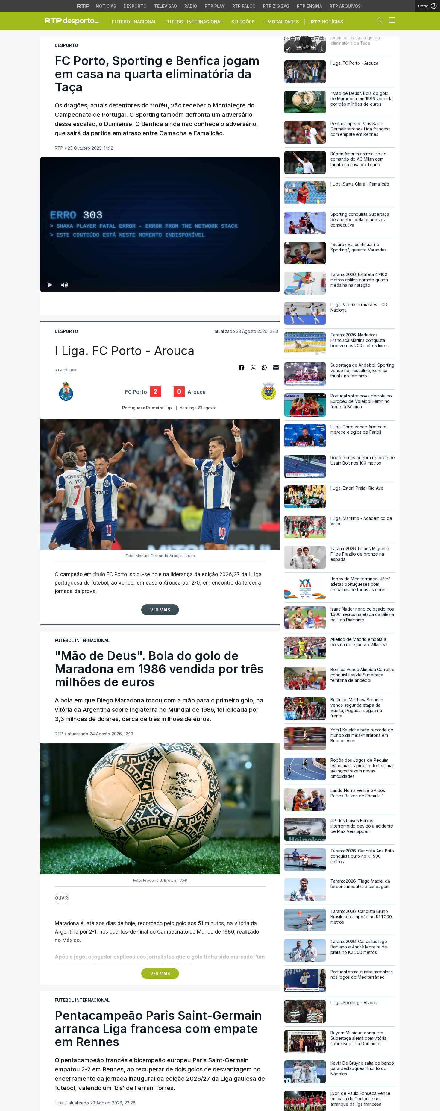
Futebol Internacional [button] (194, 22)
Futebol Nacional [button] (134, 22)
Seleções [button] (243, 22)
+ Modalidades (281, 22)
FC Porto (136, 392)
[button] (381, 22)
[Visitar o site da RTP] (83, 6)
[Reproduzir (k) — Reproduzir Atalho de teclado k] (50, 284)
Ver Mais (160, 609)
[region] (160, 224)
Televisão (165, 6)
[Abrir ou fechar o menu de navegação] (390, 21)
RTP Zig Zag (276, 6)
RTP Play (215, 6)
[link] (74, 21)
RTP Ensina (309, 6)
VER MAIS (160, 973)
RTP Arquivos (345, 6)
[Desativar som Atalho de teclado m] (64, 284)
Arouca (197, 392)
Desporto (135, 6)
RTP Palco (244, 6)
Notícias (106, 6)
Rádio (190, 6)
